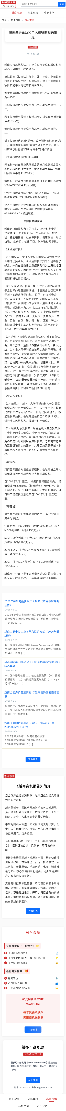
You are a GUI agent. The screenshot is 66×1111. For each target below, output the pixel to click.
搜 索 (62, 4)
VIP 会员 (42, 1106)
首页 (4, 20)
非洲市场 (49, 12)
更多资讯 (33, 759)
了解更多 (33, 911)
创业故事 (14, 1099)
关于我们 (33, 1079)
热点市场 (51, 1099)
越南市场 (17, 12)
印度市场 (33, 12)
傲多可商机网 (33, 1047)
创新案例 (33, 1099)
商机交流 (23, 1106)
